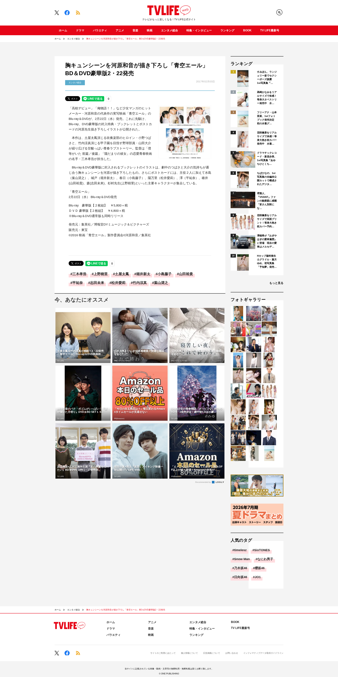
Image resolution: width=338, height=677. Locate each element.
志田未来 (97, 283)
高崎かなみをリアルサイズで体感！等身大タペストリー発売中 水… (267, 98)
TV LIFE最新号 (269, 30)
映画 (149, 30)
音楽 (135, 30)
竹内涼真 (140, 283)
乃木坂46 (240, 568)
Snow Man (242, 559)
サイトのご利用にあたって (163, 653)
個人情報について (189, 653)
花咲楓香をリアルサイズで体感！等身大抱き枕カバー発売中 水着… (267, 138)
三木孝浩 (79, 274)
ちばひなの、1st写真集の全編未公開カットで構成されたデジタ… (267, 179)
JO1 (258, 577)
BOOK (247, 30)
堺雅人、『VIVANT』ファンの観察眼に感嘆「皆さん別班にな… (267, 200)
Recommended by (203, 482)
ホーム (63, 30)
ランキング (227, 30)
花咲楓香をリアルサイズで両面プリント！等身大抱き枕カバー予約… (267, 221)
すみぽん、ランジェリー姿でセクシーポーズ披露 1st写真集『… (267, 77)
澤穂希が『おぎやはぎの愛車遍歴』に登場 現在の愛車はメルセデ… (267, 241)
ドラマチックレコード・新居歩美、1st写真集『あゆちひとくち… (267, 158)
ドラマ (80, 30)
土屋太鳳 (122, 274)
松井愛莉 (118, 283)
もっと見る (276, 282)
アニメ (120, 30)
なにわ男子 (265, 559)
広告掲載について (211, 653)
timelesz (240, 550)
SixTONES (262, 550)
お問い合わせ (231, 653)
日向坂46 (240, 577)
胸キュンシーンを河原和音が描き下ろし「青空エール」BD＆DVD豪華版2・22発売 (125, 38)
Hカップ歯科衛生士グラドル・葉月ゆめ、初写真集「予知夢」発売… (267, 261)
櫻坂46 (260, 568)
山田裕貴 (186, 274)
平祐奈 (77, 283)
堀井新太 (143, 274)
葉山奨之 (161, 283)
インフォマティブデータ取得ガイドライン (263, 653)
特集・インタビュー (199, 30)
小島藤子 (165, 274)
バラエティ (100, 30)
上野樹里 (101, 274)
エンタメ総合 (169, 30)
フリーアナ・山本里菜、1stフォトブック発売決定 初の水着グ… (267, 118)
